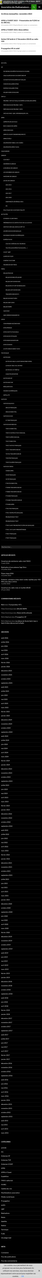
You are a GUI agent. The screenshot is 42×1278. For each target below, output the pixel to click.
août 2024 (4, 736)
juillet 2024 (5, 740)
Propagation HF (20, 617)
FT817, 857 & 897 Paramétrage (16, 529)
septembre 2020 (6, 912)
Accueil (4, 63)
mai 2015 (4, 1125)
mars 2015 (5, 1133)
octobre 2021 (6, 871)
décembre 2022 (6, 814)
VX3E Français (11, 475)
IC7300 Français (11, 420)
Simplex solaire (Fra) (10, 88)
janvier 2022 (5, 859)
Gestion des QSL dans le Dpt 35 (14, 227)
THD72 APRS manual (12, 437)
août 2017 (4, 1035)
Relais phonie (8, 273)
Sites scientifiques (10, 336)
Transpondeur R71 (12, 294)
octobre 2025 (6, 679)
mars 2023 (5, 801)
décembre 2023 (6, 769)
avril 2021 (4, 891)
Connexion (5, 1253)
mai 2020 (4, 920)
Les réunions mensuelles (12, 231)
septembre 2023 (6, 781)
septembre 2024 (6, 732)
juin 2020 (4, 916)
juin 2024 (4, 744)
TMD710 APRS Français (13, 462)
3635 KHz (6, 311)
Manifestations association (10, 1193)
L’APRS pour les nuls (10, 122)
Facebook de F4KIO (10, 265)
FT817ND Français (12, 508)
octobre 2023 (6, 777)
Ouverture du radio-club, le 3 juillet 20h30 (15, 588)
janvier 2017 (5, 1059)
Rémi (3, 605)
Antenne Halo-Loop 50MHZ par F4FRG (19, 361)
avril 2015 (4, 1129)
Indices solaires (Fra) (11, 84)
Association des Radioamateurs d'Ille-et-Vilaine (16, 7)
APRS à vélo (7, 138)
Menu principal (39, 7)
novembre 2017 (6, 1022)
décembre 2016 (6, 1063)
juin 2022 (4, 838)
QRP (2, 1209)
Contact (6, 159)
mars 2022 (5, 851)
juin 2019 (4, 957)
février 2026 (5, 662)
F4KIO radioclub (7, 1180)
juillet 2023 (5, 785)
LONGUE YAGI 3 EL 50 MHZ (14, 365)
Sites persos (7, 328)
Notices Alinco (8, 403)
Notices (4, 399)
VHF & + (3, 96)
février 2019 (5, 973)
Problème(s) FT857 (12, 517)
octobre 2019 (6, 945)
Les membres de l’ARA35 (11, 172)
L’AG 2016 (9, 189)
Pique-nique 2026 (7, 573)
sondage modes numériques (13, 235)
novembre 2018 (6, 986)
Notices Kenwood (9, 424)
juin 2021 (4, 883)
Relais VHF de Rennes (13, 281)
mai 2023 (4, 793)
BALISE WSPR (7, 307)
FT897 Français (11, 538)
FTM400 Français (11, 496)
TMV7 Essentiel (11, 441)
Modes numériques (10, 391)
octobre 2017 (6, 1026)
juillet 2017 (5, 1039)
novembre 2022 (6, 818)
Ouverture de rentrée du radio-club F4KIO (16, 561)
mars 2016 (5, 1096)
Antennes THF (8, 382)
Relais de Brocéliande (14, 277)
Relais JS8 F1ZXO (9, 302)
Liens (3, 319)
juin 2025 (4, 695)
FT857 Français (11, 534)
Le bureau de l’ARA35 (10, 168)
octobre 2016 (6, 1071)
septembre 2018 (6, 994)
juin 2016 (4, 1084)
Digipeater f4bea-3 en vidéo (13, 143)
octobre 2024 (6, 728)
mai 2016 (4, 1088)
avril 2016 (4, 1092)
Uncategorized (6, 1238)
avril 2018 (4, 1006)
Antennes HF (7, 378)
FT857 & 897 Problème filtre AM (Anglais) (20, 525)
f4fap (14, 32)
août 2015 (4, 1121)
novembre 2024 (6, 724)
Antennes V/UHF (7, 1164)
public (3, 1205)
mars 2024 (5, 757)
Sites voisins (7, 344)
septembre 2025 (6, 683)
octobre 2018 (6, 990)
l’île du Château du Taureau (16, 244)
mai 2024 (4, 748)
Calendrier (5, 151)
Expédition (5, 1176)
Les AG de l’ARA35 (9, 180)
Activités (4, 214)
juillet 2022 (5, 834)
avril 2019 (4, 965)
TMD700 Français (12, 458)
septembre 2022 (6, 826)
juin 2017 (4, 1043)
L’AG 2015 (9, 185)
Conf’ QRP (7, 252)
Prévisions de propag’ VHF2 (13, 109)
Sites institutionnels (11, 332)
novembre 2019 (6, 941)
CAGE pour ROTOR (12, 374)
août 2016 (4, 1080)
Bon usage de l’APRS (10, 126)
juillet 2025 (5, 691)
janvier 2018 (5, 1014)
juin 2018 (4, 1002)
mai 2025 (4, 699)
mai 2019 (4, 961)
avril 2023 (4, 797)
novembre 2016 (6, 1067)
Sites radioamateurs (10, 340)
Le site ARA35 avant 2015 (11, 349)
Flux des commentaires (9, 1261)
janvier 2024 (5, 765)
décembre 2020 (6, 904)
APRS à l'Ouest (6, 1172)
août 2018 (4, 998)
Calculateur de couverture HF (14, 75)
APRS (2, 117)
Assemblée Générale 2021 (14, 201)
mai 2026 (4, 650)
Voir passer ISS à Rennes (11, 323)
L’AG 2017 (9, 193)
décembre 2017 (6, 1018)
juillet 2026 (5, 642)
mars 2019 (5, 969)
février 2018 (5, 1010)
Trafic (3, 1234)
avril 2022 (4, 846)
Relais (3, 1217)
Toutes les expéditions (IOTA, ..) (16, 248)
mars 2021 (5, 896)
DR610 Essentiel (11, 412)
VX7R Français (11, 479)
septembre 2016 (6, 1076)
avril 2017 (4, 1051)
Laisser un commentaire (30, 25)
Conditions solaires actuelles (14, 80)
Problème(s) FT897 (12, 521)
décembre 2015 (6, 1104)
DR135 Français (11, 407)
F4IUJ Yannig (17, 44)
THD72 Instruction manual (15, 433)
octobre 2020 (6, 908)
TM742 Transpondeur (13, 454)
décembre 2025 (6, 671)
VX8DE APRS (9, 471)
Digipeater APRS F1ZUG (11, 147)
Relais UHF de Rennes (13, 290)
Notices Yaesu (8, 466)
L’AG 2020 (9, 197)
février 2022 (5, 855)
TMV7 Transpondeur (13, 450)
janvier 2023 (5, 810)
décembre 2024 (6, 720)
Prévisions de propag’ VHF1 (13, 105)
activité (3, 1148)
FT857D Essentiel (11, 483)
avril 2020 (4, 924)
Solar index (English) (11, 92)
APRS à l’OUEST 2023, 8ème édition (15, 30)
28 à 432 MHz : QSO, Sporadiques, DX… (16, 113)
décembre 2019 (6, 936)
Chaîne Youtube (9, 260)
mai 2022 (4, 842)
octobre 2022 (6, 822)
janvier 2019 (5, 977)
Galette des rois (6, 1189)
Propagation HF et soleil (10, 48)
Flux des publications (8, 1257)
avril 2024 (4, 752)
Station (3, 1225)
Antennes (6, 357)
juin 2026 (4, 646)
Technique (5, 353)
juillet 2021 (5, 879)
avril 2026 (4, 654)
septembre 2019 (6, 949)
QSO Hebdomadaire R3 (11, 315)
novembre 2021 (6, 867)
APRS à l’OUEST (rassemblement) (14, 134)
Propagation (5, 1201)
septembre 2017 (6, 1031)
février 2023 (5, 806)
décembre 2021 (6, 863)
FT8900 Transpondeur (13, 487)
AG (7, 206)
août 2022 (4, 830)
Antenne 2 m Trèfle (12, 370)
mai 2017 (4, 1047)
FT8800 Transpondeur (13, 492)
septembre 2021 (6, 875)
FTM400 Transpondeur (14, 500)
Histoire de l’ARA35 (10, 176)
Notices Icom (8, 416)
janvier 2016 (5, 1100)
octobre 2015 (6, 1112)
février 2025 (5, 712)
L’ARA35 (3, 155)
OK (22, 1276)
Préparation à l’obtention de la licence (17, 222)
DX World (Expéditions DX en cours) (16, 71)
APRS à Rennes (8, 130)
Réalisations (8, 386)
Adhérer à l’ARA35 (9, 164)
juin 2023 (4, 789)
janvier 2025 (5, 716)
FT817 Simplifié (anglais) (14, 513)
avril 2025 (4, 703)
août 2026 (4, 638)
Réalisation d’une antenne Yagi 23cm (13, 567)
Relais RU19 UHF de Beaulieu (15, 286)
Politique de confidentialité (14, 210)
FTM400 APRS (10, 504)
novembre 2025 (6, 675)
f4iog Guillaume (18, 25)
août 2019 (4, 953)
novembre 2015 (6, 1108)
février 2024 (5, 761)
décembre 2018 (6, 981)
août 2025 (4, 687)
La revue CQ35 (8, 256)
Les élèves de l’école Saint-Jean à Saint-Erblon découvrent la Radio (19, 622)
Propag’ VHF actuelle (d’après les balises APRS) (19, 101)
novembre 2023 (6, 773)
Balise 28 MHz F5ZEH (10, 298)
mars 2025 (5, 707)
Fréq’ (3, 269)
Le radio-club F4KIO (10, 218)
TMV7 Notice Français (13, 445)
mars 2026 (5, 658)
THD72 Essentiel (11, 428)
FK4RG (3, 1185)
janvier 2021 (5, 900)
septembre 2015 (6, 1116)
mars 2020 (5, 928)
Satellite (6, 395)
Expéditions (7, 239)
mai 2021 (4, 887)
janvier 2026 (5, 667)
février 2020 (5, 932)
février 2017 (5, 1055)
